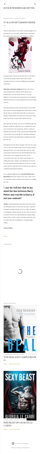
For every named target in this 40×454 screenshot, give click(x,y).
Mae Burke (25, 447)
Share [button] (5, 236)
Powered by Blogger (21, 443)
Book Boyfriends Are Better (19, 8)
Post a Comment (14, 364)
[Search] (35, 3)
